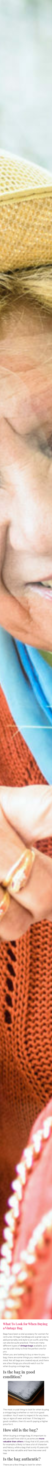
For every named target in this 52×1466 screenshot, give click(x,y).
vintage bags (26, 1346)
